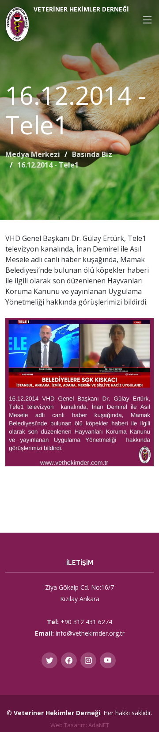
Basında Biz (92, 154)
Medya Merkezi (32, 154)
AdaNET (98, 725)
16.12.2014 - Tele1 (48, 165)
